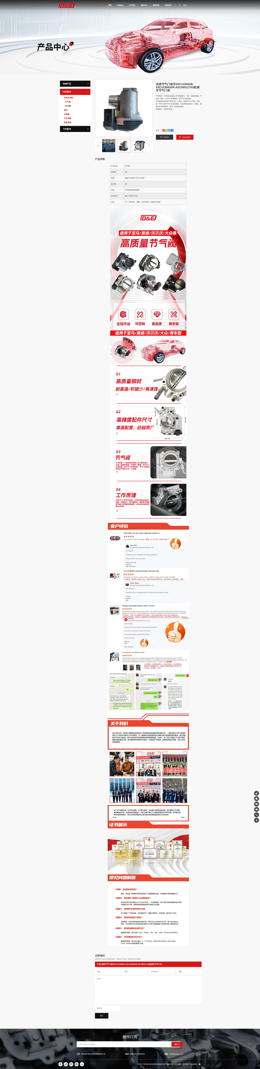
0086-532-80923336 (137, 1054)
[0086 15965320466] (256, 798)
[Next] (149, 145)
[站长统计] (200, 1064)
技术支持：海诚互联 (189, 1064)
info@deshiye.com (176, 1054)
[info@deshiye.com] (256, 809)
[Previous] (98, 145)
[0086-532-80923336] (256, 814)
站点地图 (177, 1064)
